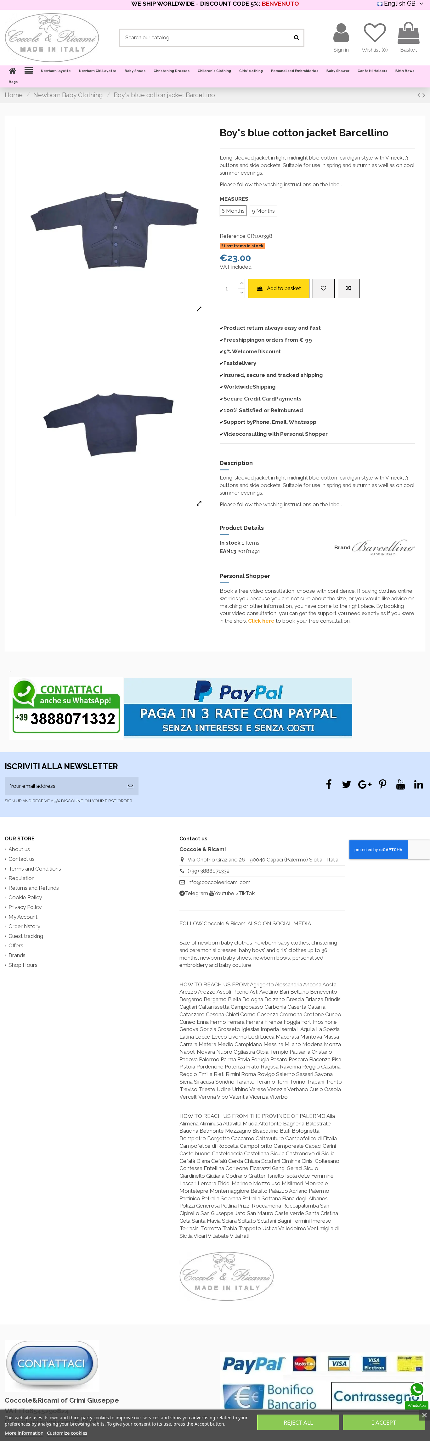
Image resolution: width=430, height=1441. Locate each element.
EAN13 (228, 551)
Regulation (21, 878)
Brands (16, 955)
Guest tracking (25, 936)
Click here (261, 621)
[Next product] (423, 95)
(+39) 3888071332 (208, 871)
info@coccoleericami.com (219, 882)
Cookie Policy (25, 897)
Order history (24, 926)
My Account (22, 917)
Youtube (224, 893)
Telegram (196, 893)
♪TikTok (245, 893)
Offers (15, 945)
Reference (233, 236)
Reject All (298, 1422)
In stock (230, 543)
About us (19, 849)
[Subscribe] (130, 786)
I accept (384, 1422)
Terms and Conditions (34, 869)
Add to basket (284, 288)
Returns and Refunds (33, 888)
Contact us (21, 859)
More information (24, 1433)
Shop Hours (22, 965)
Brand (342, 547)
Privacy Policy (25, 907)
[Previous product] (419, 95)
